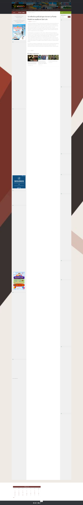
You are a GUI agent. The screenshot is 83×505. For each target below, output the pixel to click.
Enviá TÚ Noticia (29, 1)
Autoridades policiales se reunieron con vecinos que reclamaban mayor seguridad (42, 62)
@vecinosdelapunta (15, 378)
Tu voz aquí (46, 1)
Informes (42, 1)
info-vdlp (30, 21)
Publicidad (38, 1)
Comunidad (29, 12)
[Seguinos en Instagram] (21, 12)
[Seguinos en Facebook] (19, 12)
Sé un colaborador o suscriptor (53, 1)
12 (22, 492)
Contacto (34, 1)
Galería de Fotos (17, 1)
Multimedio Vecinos (23, 1)
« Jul (13, 497)
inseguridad (32, 50)
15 (34, 492)
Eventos (33, 12)
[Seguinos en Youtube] (23, 12)
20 (26, 493)
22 (34, 493)
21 (30, 493)
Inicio (13, 1)
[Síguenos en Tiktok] (24, 12)
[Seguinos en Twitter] (20, 12)
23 (38, 493)
